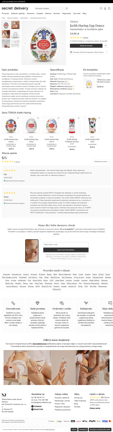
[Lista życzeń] (101, 8)
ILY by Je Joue (79, 277)
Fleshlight (23, 277)
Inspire (88, 277)
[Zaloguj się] (105, 8)
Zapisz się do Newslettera (65, 250)
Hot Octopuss (67, 277)
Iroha (7, 280)
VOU (86, 286)
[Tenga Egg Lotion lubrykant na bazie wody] (89, 84)
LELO (51, 280)
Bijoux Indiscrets (65, 274)
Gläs (41, 277)
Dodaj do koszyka (86, 46)
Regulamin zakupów (62, 407)
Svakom (56, 286)
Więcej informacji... (50, 429)
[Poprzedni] (25, 43)
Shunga (31, 286)
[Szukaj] (67, 8)
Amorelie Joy (16, 274)
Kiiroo (45, 280)
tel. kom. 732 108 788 (39, 400)
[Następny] (62, 43)
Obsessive (48, 283)
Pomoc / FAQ (60, 404)
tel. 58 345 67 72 (37, 397)
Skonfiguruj (83, 430)
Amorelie (6, 274)
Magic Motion (94, 280)
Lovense (84, 280)
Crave (81, 274)
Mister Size (9, 283)
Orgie (63, 283)
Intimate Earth (98, 277)
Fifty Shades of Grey (9, 277)
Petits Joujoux (72, 283)
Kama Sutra (37, 280)
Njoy (31, 283)
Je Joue (13, 280)
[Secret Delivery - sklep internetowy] (15, 8)
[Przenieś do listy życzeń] (105, 46)
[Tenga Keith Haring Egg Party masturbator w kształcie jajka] (31, 125)
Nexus (25, 283)
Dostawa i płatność (62, 398)
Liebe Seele (59, 280)
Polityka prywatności (63, 410)
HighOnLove (55, 277)
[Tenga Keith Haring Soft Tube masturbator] (92, 125)
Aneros (26, 274)
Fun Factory (32, 277)
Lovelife (76, 280)
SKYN (37, 286)
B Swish (42, 274)
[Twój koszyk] (110, 8)
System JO (72, 286)
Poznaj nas (78, 398)
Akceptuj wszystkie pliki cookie (100, 430)
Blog (76, 404)
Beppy (49, 274)
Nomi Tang (39, 283)
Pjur (80, 283)
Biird (55, 274)
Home (3, 18)
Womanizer (102, 286)
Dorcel (101, 274)
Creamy (88, 274)
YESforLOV (56, 289)
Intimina (108, 277)
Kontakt (77, 407)
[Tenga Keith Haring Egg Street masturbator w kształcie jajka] (51, 125)
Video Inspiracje (80, 401)
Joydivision (22, 280)
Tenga (74, 22)
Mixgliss (18, 283)
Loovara (69, 280)
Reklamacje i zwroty (62, 401)
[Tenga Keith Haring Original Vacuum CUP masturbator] (72, 125)
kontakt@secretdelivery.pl (41, 402)
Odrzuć (74, 430)
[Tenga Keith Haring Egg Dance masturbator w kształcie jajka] (11, 125)
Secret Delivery (12, 286)
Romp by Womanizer (91, 283)
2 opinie (85, 38)
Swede (63, 286)
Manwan (104, 280)
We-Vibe (93, 286)
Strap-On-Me (46, 286)
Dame (94, 274)
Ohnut (56, 283)
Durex (107, 274)
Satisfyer (104, 283)
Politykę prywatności (74, 259)
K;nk (29, 280)
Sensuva (23, 286)
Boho (75, 274)
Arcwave (33, 274)
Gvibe (46, 277)
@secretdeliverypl (40, 344)
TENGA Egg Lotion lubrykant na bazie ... (103, 82)
